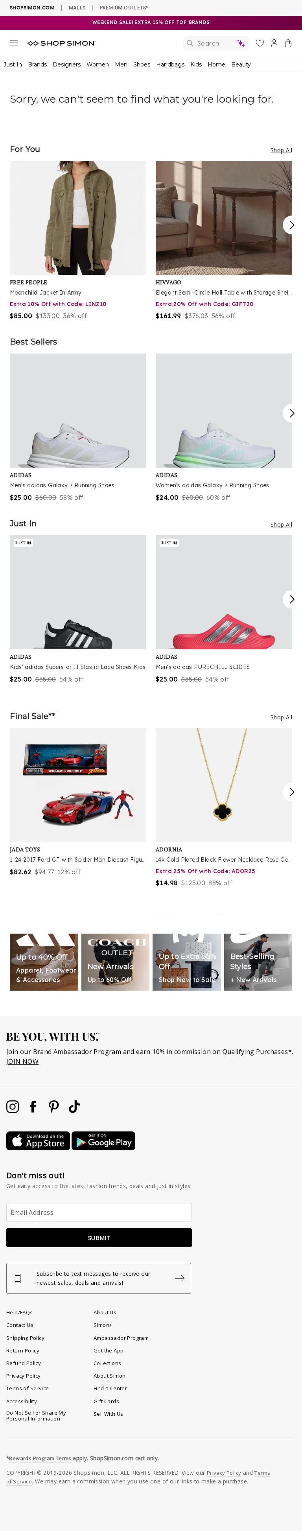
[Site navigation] (14, 44)
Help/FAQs (19, 1312)
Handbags (170, 64)
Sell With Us (108, 1413)
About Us (105, 1312)
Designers (67, 64)
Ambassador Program (121, 1337)
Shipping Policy (25, 1337)
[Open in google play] (103, 1148)
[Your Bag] (288, 45)
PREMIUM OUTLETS (124, 7)
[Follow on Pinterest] (55, 1110)
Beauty (241, 64)
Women (98, 64)
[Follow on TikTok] (74, 1110)
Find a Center (110, 1388)
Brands (37, 64)
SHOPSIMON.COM (32, 7)
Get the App (108, 1350)
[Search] (216, 43)
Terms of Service (27, 1388)
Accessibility (21, 1401)
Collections (107, 1363)
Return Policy (22, 1350)
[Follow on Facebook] (34, 1110)
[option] (78, 241)
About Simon (109, 1375)
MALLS (77, 7)
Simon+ (103, 1324)
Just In (13, 64)
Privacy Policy (23, 1375)
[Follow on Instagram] (13, 1110)
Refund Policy (23, 1363)
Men (121, 64)
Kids (196, 64)
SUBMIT (99, 1238)
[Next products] (292, 225)
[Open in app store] (39, 1148)
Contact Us (19, 1324)
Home (216, 64)
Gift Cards (106, 1401)
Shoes (141, 64)
